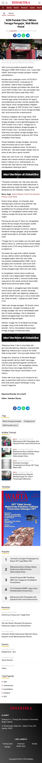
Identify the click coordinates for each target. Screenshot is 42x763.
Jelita (4, 668)
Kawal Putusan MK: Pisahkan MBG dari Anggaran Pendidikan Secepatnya (23, 579)
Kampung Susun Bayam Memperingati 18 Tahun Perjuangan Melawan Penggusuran (23, 476)
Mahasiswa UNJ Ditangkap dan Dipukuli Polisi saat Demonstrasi (26, 442)
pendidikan (8, 689)
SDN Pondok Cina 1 (10, 425)
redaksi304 (13, 31)
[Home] (3, 7)
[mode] (6, 2)
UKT (5, 696)
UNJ (5, 682)
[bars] (38, 2)
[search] (3, 2)
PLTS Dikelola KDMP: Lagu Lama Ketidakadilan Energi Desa (23, 589)
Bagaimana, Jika (9, 652)
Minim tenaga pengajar (12, 421)
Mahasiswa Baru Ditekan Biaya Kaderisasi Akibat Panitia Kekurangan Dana (26, 453)
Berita (11, 13)
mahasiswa (8, 685)
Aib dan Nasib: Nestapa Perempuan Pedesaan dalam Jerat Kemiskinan (17, 624)
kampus (7, 693)
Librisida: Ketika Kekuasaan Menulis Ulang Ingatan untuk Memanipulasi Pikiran (19, 635)
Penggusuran (29, 421)
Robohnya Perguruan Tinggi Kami (16, 615)
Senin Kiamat (7, 660)
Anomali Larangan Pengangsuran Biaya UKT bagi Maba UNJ (26, 465)
